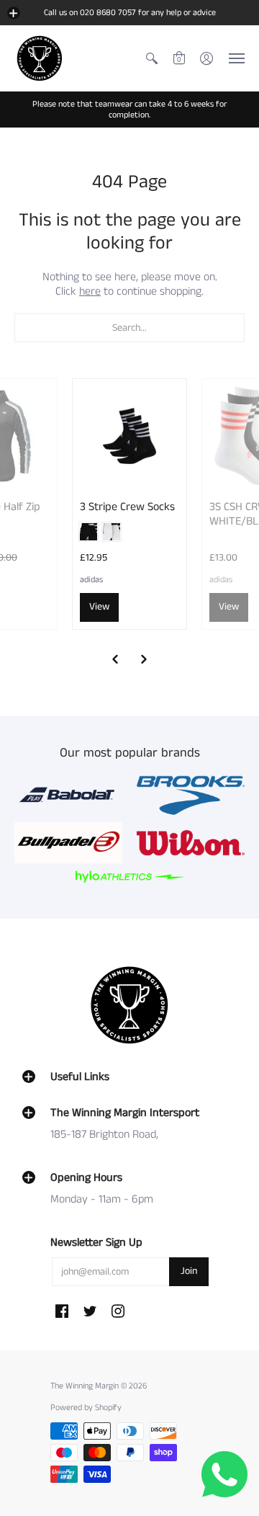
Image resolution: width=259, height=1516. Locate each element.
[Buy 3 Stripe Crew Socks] (129, 436)
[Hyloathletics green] (129, 876)
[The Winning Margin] (39, 58)
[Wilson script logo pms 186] (191, 843)
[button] (13, 12)
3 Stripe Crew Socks (127, 507)
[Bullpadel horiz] (68, 842)
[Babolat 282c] (68, 795)
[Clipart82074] (191, 795)
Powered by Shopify (86, 1407)
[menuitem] (151, 58)
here (90, 291)
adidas (91, 580)
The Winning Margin (85, 1386)
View (99, 606)
